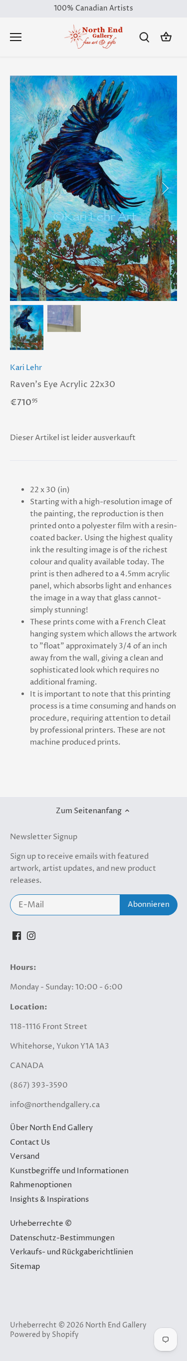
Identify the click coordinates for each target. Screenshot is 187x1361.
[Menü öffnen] (15, 37)
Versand (24, 1156)
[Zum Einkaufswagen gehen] (166, 37)
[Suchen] (144, 37)
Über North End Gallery (51, 1128)
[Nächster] (164, 188)
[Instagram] (31, 935)
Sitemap (25, 1266)
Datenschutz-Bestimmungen (62, 1238)
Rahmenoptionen (41, 1185)
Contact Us (30, 1142)
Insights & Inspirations (49, 1199)
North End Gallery (116, 1325)
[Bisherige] (22, 188)
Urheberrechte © (41, 1223)
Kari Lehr (26, 368)
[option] (93, 188)
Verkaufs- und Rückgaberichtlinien (71, 1252)
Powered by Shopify (44, 1334)
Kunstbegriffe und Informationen (69, 1171)
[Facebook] (16, 935)
